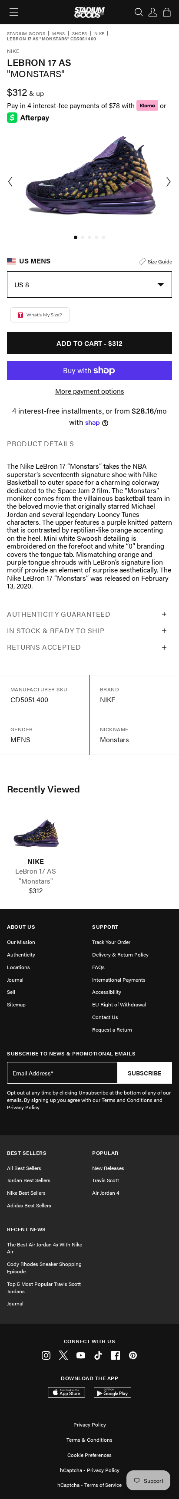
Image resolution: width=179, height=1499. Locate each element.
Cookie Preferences (89, 1455)
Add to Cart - (89, 343)
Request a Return (112, 1029)
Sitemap (16, 1004)
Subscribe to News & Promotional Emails (71, 1053)
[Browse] (14, 12)
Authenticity (21, 954)
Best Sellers (26, 1153)
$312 (36, 890)
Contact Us (105, 1017)
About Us (21, 926)
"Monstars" (36, 881)
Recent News (26, 1229)
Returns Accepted (44, 647)
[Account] (153, 12)
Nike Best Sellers (26, 1193)
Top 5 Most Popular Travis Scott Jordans (44, 1287)
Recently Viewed (43, 788)
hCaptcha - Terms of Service (89, 1485)
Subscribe (145, 1072)
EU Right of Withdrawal (119, 1004)
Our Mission (21, 942)
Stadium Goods (26, 33)
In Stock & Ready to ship (55, 630)
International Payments (119, 979)
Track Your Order (111, 942)
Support (105, 926)
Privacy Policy (89, 1424)
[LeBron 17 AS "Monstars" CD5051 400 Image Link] (36, 834)
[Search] (139, 12)
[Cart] (167, 12)
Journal (15, 979)
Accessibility (106, 992)
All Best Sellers (24, 1168)
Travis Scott (105, 1180)
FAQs (98, 967)
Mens (58, 33)
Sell (11, 992)
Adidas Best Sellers (29, 1205)
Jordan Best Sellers (28, 1180)
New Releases (108, 1168)
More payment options (89, 391)
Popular (105, 1153)
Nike (99, 33)
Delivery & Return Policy (120, 954)
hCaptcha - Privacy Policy (89, 1470)
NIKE (35, 861)
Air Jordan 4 (105, 1193)
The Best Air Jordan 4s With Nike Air (44, 1248)
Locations (18, 967)
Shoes (79, 33)
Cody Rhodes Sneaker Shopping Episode (44, 1267)
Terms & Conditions (89, 1439)
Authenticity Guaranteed (59, 614)
